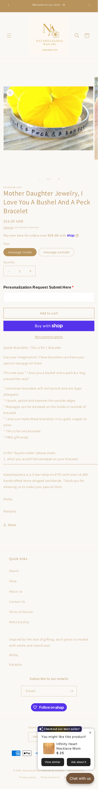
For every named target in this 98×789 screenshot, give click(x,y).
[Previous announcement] (8, 5)
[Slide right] (59, 179)
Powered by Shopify (52, 770)
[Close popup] (90, 732)
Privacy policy (27, 777)
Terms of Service (21, 612)
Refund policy (19, 622)
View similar (52, 762)
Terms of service (50, 777)
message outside (56, 252)
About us (16, 591)
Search (14, 571)
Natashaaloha (31, 770)
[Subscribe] (72, 691)
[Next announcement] (89, 5)
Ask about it (78, 762)
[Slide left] (39, 179)
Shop (13, 581)
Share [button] (12, 525)
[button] (9, 36)
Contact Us (17, 602)
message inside (20, 252)
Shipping (8, 227)
